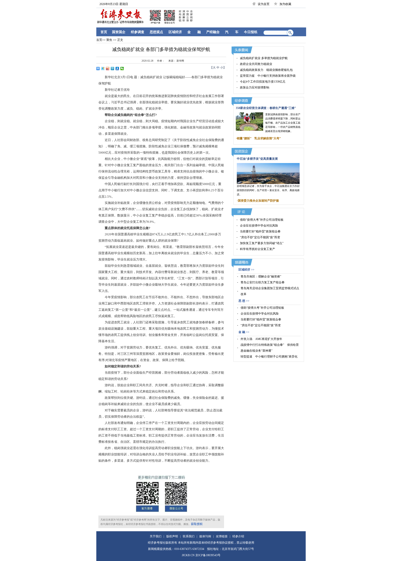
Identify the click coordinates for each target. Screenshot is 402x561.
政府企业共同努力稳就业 (256, 64)
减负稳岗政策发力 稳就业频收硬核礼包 (266, 69)
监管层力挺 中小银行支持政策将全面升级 (268, 75)
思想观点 (156, 32)
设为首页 (263, 4)
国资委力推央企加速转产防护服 (258, 200)
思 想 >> (243, 300)
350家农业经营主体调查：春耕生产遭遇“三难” (266, 108)
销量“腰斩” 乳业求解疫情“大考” (259, 138)
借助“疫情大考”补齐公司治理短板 (261, 219)
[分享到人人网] (117, 68)
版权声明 (172, 536)
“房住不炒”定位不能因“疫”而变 (260, 237)
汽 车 (231, 32)
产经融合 (213, 32)
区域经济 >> (246, 269)
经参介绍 (238, 536)
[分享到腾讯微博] (112, 68)
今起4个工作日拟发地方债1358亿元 (262, 81)
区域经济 (175, 32)
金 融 (194, 32)
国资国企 (118, 32)
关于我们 (155, 536)
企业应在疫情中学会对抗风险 (259, 225)
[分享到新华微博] (103, 68)
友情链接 (222, 536)
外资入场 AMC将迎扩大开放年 (261, 339)
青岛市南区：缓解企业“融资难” (261, 276)
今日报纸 (250, 32)
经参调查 (137, 32)
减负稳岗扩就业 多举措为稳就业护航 (264, 58)
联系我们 (189, 536)
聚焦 (109, 39)
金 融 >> (243, 332)
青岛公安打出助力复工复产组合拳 (263, 282)
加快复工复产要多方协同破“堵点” (261, 243)
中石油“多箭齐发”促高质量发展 (257, 158)
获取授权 (197, 524)
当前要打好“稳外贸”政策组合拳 (260, 231)
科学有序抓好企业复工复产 (257, 249)
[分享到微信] (122, 68)
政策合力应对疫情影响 (254, 87)
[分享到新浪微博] (108, 68)
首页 (103, 32)
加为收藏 (285, 4)
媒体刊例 (205, 536)
